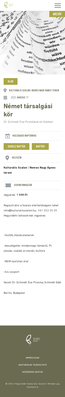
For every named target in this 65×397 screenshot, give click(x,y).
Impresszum (32, 358)
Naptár (40, 146)
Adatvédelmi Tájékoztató (32, 365)
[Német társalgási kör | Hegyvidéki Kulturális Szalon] (32, 340)
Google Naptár (16, 146)
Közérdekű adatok (32, 372)
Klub (10, 81)
